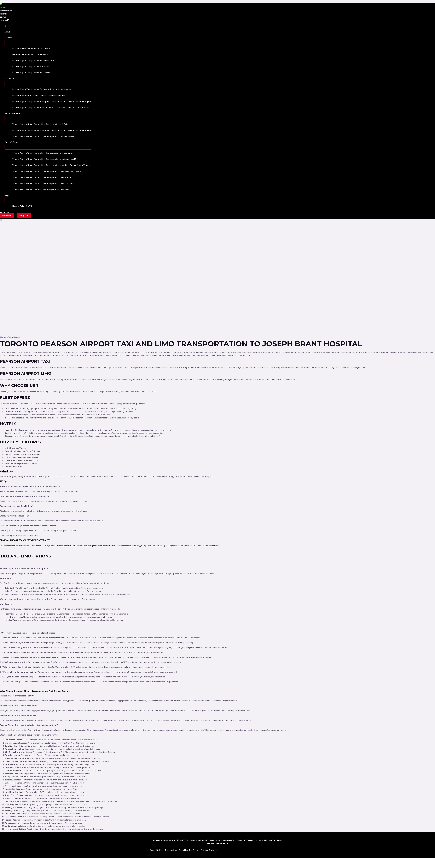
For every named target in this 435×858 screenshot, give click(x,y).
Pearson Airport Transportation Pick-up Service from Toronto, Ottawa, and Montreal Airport (51, 101)
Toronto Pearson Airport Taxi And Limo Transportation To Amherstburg (43, 183)
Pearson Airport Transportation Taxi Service (31, 72)
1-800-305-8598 (249, 840)
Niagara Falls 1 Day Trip (22, 206)
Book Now (6, 215)
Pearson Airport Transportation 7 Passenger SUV (33, 60)
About (7, 32)
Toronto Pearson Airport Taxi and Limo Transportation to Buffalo (40, 124)
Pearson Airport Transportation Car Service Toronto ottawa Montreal (41, 89)
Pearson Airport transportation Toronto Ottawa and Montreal (38, 95)
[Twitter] (4, 213)
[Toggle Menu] (48, 42)
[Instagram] (8, 213)
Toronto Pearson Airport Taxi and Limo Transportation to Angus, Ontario (43, 153)
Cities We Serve (11, 142)
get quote (23, 215)
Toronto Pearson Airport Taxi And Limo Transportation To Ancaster (41, 189)
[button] (13, 37)
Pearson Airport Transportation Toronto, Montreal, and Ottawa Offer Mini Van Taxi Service (51, 107)
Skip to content (6, 1)
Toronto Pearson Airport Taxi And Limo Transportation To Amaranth (41, 177)
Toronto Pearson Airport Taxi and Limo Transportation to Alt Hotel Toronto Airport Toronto (51, 165)
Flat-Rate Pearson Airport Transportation (30, 54)
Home (7, 26)
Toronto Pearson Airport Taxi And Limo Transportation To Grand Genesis (43, 136)
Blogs (7, 195)
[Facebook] (1, 213)
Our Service (9, 78)
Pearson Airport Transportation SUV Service (31, 66)
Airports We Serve (12, 113)
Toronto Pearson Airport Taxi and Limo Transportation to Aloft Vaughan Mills (45, 159)
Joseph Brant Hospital (61, 476)
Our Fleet (8, 37)
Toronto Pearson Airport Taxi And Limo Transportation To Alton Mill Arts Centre (46, 171)
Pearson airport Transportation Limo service (31, 48)
